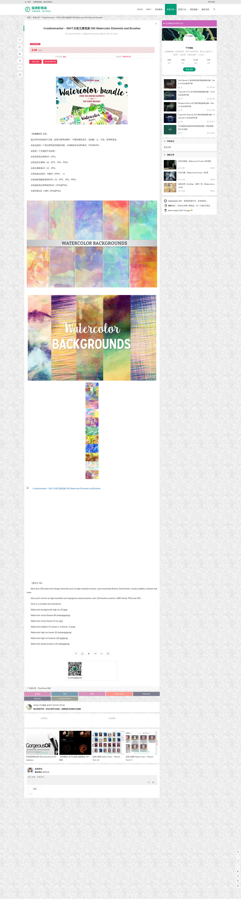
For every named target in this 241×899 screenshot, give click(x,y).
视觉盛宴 (194, 9)
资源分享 (170, 9)
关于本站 (211, 2)
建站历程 (205, 9)
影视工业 (182, 9)
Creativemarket (65, 699)
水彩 (65, 694)
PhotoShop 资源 (97, 34)
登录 (29, 2)
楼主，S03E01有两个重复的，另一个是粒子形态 (189, 206)
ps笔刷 (37, 694)
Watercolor (119, 694)
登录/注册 (35, 62)
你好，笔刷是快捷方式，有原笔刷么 (187, 201)
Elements (146, 694)
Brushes (37, 699)
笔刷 (92, 694)
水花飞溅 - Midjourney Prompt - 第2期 (193, 173)
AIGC (148, 9)
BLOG (140, 9)
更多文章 (189, 69)
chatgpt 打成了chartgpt (179, 210)
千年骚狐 (42, 705)
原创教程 (159, 9)
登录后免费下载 (50, 62)
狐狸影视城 (39, 8)
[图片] (153, 782)
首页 (29, 17)
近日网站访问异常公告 (174, 23)
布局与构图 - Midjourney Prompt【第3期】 (195, 161)
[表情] (149, 782)
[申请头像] (155, 770)
